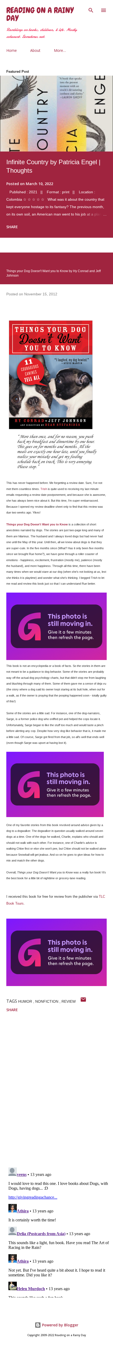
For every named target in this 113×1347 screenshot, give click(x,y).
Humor (25, 1001)
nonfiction (47, 1001)
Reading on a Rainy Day (40, 14)
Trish (43, 489)
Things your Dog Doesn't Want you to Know (37, 524)
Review (68, 1001)
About (35, 50)
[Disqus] (59, 1094)
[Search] (91, 9)
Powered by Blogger (59, 1324)
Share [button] (12, 226)
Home (11, 50)
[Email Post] (83, 1001)
